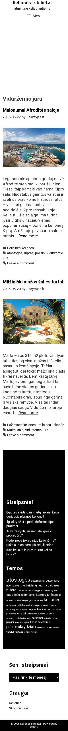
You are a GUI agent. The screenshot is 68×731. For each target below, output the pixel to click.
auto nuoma (20, 586)
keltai (24, 609)
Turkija (49, 627)
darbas (21, 590)
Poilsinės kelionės (20, 248)
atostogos (14, 253)
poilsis (40, 253)
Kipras (29, 253)
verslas (10, 631)
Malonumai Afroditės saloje (31, 110)
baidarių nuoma (36, 585)
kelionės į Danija (13, 609)
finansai (55, 594)
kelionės (52, 599)
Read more (28, 236)
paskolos (10, 618)
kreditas (50, 609)
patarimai (37, 617)
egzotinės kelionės (19, 594)
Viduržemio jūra (36, 430)
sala (20, 430)
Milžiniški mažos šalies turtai (33, 282)
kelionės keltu (12, 605)
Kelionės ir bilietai (32, 3)
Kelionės (15, 703)
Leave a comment (20, 263)
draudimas (45, 590)
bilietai (11, 590)
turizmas (40, 627)
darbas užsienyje (32, 590)
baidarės (53, 585)
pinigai (10, 622)
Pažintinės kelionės (21, 425)
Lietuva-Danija (32, 614)
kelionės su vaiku (48, 605)
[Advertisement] (34, 57)
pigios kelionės (50, 618)
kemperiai (32, 609)
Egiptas (54, 590)
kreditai (41, 609)
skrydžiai (26, 626)
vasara (56, 627)
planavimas (20, 622)
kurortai (21, 613)
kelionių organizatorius (30, 600)
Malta (11, 430)
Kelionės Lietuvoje (29, 605)
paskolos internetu (23, 618)
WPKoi (34, 727)
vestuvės (19, 632)
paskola (50, 613)
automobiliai (38, 580)
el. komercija (41, 594)
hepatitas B (11, 600)
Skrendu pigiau (19, 708)
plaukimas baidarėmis (37, 622)
